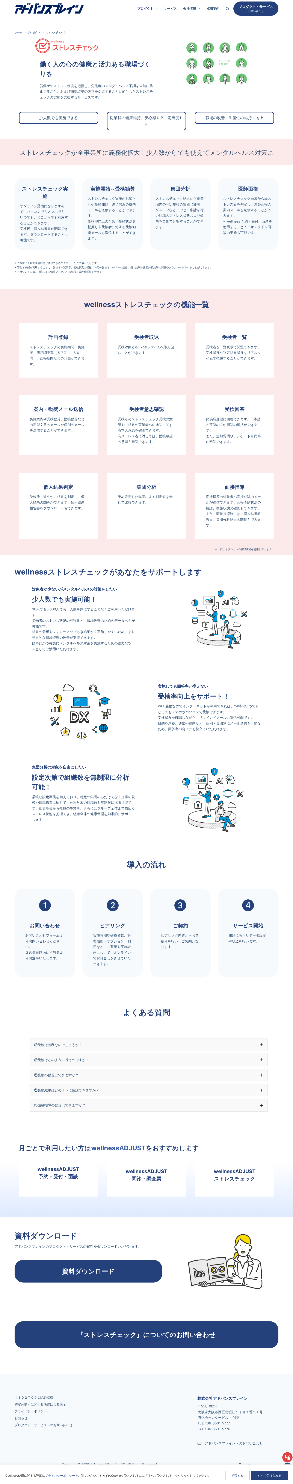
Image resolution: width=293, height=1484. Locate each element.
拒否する (237, 1475)
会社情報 (189, 8)
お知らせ (21, 1418)
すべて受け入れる (269, 1475)
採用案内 (213, 8)
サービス (170, 8)
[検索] (227, 8)
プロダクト (145, 8)
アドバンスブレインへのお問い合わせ (234, 1443)
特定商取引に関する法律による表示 (40, 1404)
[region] (146, 1474)
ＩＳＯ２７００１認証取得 (34, 1397)
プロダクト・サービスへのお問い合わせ (43, 1425)
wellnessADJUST (118, 1148)
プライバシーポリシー (60, 1475)
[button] (148, 1044)
